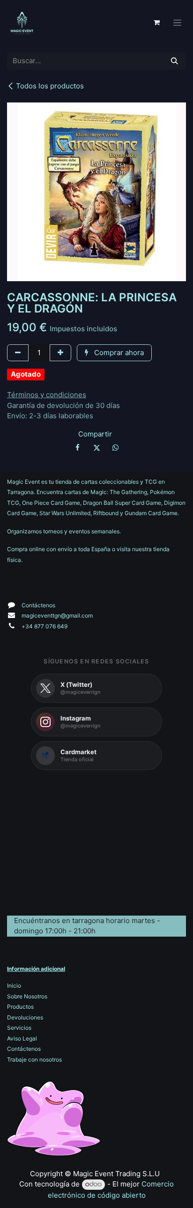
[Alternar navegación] (177, 23)
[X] (96, 448)
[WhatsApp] (115, 448)
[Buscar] (174, 61)
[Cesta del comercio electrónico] (156, 22)
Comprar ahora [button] (118, 352)
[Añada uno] (60, 353)
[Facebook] (78, 448)
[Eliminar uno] (18, 353)
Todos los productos (50, 85)
